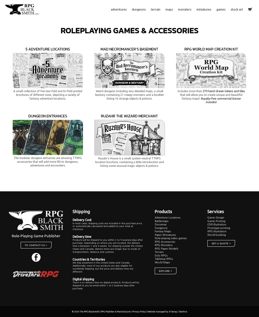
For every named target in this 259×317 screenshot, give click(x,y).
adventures (119, 9)
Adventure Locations (167, 217)
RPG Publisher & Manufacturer (116, 311)
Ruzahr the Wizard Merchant (129, 116)
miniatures (203, 9)
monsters (184, 9)
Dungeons (161, 228)
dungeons (139, 9)
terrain (155, 9)
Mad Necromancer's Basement (129, 49)
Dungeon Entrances (47, 116)
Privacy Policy (139, 311)
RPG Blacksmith (92, 311)
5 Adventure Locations (48, 49)
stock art (237, 9)
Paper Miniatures (165, 235)
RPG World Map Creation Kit (211, 49)
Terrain (159, 252)
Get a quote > (221, 243)
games (221, 9)
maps (169, 9)
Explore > (165, 271)
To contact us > (36, 245)
